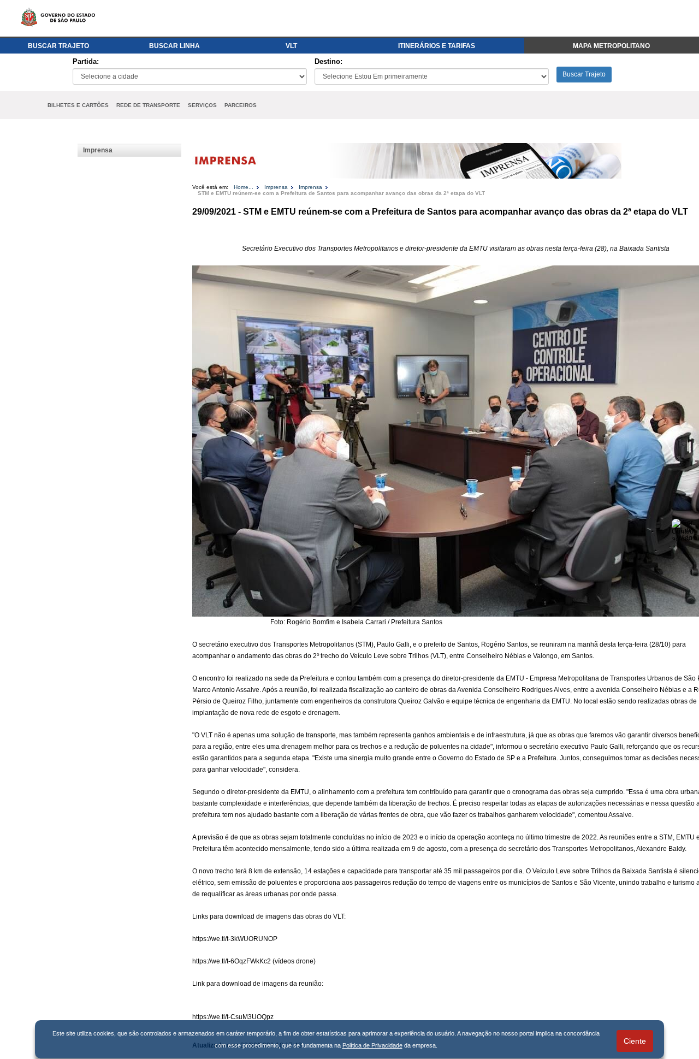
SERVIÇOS (202, 105)
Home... (243, 187)
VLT (291, 46)
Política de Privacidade (372, 1045)
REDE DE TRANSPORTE (148, 105)
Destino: (328, 61)
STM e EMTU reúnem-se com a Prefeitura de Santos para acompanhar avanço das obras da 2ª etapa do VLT (341, 193)
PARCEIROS (240, 105)
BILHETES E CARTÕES (78, 105)
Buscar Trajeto (584, 74)
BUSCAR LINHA (174, 46)
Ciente (635, 1041)
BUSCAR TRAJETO (58, 46)
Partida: (86, 61)
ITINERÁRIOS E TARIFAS (436, 46)
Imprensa (97, 150)
